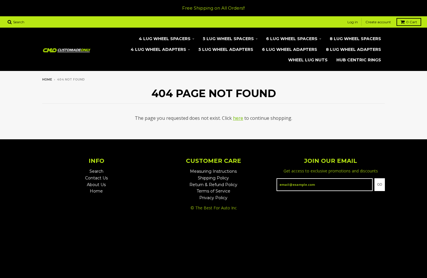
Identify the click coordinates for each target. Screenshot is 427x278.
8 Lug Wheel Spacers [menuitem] (355, 38)
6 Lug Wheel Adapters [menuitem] (289, 49)
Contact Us (96, 178)
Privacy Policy (213, 197)
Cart (411, 22)
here (238, 118)
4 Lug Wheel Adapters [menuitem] (158, 49)
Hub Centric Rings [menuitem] (358, 60)
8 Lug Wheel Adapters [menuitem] (353, 49)
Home (47, 79)
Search (96, 171)
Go (379, 184)
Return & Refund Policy (213, 184)
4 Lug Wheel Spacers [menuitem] (165, 38)
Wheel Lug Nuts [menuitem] (308, 60)
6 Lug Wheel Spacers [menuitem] (291, 38)
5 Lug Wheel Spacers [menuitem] (228, 38)
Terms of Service (213, 191)
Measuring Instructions (213, 171)
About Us (96, 184)
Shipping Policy (213, 178)
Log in (352, 22)
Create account (378, 22)
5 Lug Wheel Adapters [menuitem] (225, 49)
